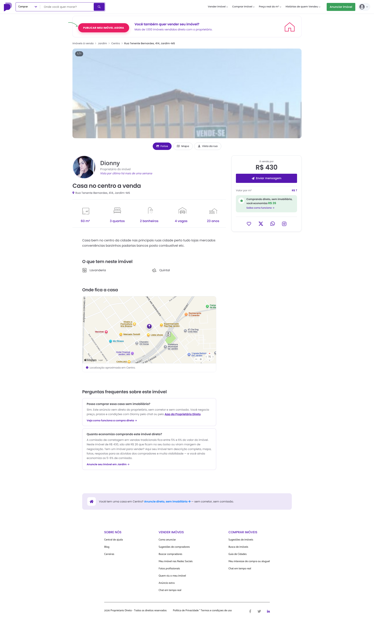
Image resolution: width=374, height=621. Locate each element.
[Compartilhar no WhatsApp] (273, 223)
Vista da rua (210, 146)
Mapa (185, 146)
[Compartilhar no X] (261, 223)
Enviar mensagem (268, 178)
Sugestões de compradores (174, 547)
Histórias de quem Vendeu (302, 6)
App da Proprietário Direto (183, 414)
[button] (187, 93)
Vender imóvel (217, 6)
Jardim (102, 43)
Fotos (164, 146)
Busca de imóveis (238, 547)
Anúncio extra (167, 583)
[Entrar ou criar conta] (364, 7)
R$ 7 (294, 190)
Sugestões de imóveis (240, 540)
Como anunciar (167, 540)
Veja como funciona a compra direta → (112, 420)
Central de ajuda (113, 540)
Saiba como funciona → (260, 207)
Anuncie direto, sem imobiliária (166, 501)
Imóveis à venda (83, 43)
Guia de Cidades (237, 554)
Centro (115, 43)
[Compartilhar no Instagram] (284, 223)
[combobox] (67, 7)
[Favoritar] (249, 223)
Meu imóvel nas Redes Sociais (175, 561)
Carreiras (109, 554)
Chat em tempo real (170, 590)
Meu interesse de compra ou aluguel (249, 561)
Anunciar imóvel (341, 7)
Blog (106, 547)
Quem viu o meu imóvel (172, 576)
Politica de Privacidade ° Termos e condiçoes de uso (202, 611)
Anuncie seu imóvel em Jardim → (108, 464)
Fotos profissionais (169, 569)
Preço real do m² (269, 6)
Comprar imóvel (242, 6)
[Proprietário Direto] (8, 7)
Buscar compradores (170, 554)
